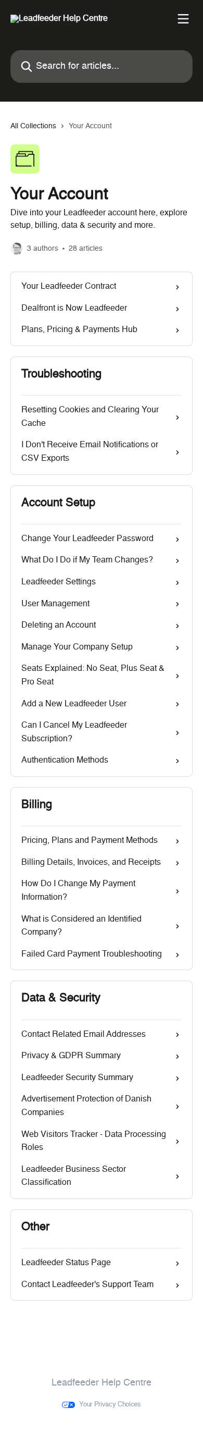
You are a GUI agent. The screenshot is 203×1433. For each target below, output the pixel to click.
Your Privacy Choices (110, 1404)
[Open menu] (183, 19)
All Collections (33, 126)
